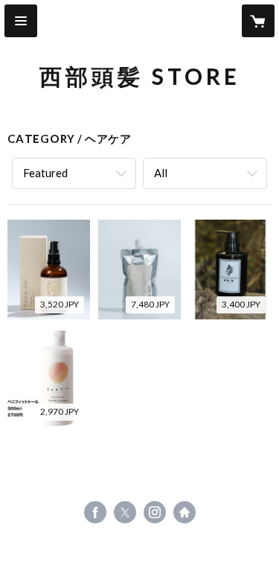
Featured (45, 172)
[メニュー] (20, 20)
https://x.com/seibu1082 (125, 512)
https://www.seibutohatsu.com (184, 512)
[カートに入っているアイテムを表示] (258, 20)
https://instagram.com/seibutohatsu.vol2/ (155, 512)
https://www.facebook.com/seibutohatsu (95, 512)
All (160, 172)
